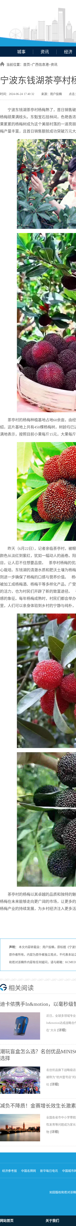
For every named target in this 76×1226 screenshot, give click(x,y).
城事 (21, 52)
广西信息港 (40, 64)
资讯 (45, 52)
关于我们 (52, 1220)
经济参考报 (9, 1170)
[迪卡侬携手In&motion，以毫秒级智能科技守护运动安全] (23, 1038)
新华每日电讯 (49, 1170)
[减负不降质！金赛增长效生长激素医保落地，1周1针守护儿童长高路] (23, 1140)
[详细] (61, 1030)
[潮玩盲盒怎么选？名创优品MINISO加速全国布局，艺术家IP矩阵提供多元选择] (23, 1093)
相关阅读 (21, 987)
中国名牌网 (28, 1170)
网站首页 (7, 1220)
